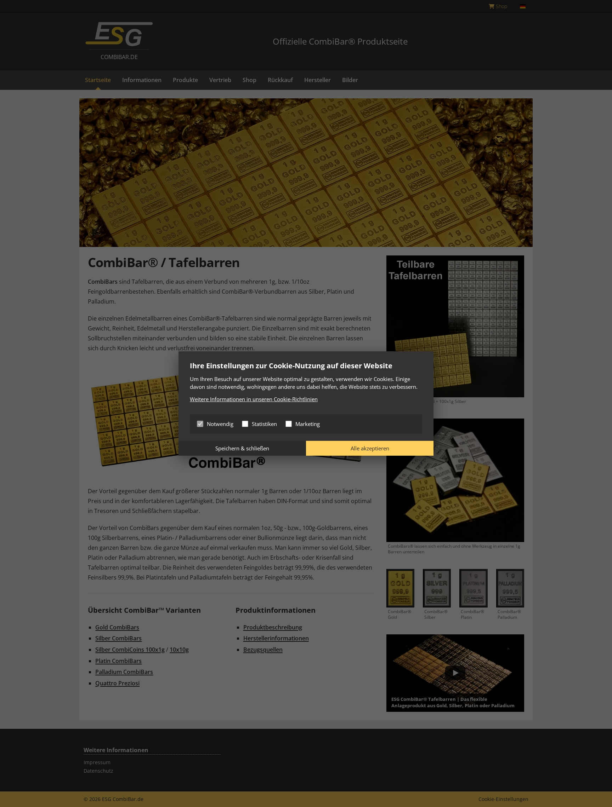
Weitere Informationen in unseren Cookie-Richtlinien (254, 399)
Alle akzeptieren (370, 448)
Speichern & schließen (242, 448)
